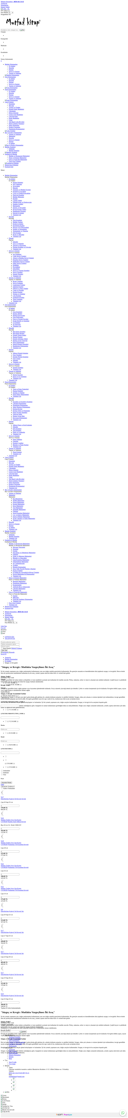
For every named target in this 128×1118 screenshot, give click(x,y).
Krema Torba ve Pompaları (21, 411)
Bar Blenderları (17, 499)
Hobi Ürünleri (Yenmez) (16, 123)
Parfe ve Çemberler (19, 432)
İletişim (11, 1057)
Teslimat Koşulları (14, 1037)
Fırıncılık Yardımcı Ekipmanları (23, 599)
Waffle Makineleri (18, 500)
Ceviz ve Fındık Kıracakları (21, 193)
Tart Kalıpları (17, 430)
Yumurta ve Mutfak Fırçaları (22, 190)
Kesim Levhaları (18, 224)
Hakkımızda (12, 1046)
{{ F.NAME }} (12, 767)
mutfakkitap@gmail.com (16, 1076)
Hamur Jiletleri (17, 314)
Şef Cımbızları (17, 184)
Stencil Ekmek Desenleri (20, 344)
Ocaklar (15, 565)
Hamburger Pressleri (19, 211)
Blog (10, 1058)
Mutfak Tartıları (18, 222)
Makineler (12, 136)
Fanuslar (15, 441)
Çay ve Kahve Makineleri (21, 515)
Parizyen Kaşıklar (18, 195)
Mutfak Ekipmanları (11, 64)
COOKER (4, 822)
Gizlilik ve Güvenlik (15, 1044)
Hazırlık (11, 68)
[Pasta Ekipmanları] (11, 100)
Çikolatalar (12, 111)
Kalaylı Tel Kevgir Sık (16, 911)
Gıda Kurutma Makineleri (21, 560)
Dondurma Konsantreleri (16, 129)
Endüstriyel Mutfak (11, 154)
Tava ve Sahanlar (18, 243)
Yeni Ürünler (13, 1051)
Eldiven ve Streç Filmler (20, 288)
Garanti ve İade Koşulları (17, 1042)
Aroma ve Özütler (14, 107)
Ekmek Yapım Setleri (19, 335)
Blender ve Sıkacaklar (20, 558)
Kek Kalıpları (17, 429)
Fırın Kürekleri (17, 312)
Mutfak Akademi (10, 147)
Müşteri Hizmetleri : (12, 1)
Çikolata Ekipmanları (19, 403)
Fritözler (15, 511)
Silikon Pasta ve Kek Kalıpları (22, 425)
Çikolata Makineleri (19, 588)
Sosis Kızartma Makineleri (21, 513)
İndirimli (6, 773)
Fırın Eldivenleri (18, 317)
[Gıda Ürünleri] (10, 131)
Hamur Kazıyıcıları (19, 315)
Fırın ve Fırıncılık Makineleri (18, 159)
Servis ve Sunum (14, 71)
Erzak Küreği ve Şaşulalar (21, 321)
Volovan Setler (17, 414)
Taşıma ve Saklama (15, 73)
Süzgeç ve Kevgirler (19, 208)
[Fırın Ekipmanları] (11, 88)
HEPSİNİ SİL (5, 698)
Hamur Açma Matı (19, 416)
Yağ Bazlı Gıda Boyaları (16, 122)
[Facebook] (14, 1080)
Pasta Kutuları (17, 452)
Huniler (15, 199)
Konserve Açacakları (19, 191)
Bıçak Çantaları (18, 281)
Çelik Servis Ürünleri (19, 256)
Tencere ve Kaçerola (19, 245)
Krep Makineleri (18, 506)
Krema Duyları (17, 409)
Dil (2, 10)
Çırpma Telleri (17, 200)
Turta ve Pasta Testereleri (21, 389)
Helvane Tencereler (19, 547)
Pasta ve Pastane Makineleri (17, 158)
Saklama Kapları (18, 287)
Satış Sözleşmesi (14, 1040)
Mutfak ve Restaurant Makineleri (19, 156)
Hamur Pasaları (17, 337)
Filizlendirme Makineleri (20, 561)
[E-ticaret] (64, 1115)
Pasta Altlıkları (17, 439)
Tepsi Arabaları (17, 299)
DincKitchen (5, 799)
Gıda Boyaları (13, 116)
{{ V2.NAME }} (12, 721)
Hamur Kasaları (18, 375)
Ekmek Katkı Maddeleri (16, 109)
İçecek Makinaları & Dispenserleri (23, 574)
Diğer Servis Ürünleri (19, 263)
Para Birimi (4, 12)
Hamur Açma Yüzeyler (20, 340)
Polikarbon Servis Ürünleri (21, 261)
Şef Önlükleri (17, 254)
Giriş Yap (4, 626)
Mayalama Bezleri (18, 333)
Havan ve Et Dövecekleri (21, 227)
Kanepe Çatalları (18, 443)
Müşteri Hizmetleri (15, 1055)
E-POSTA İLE (9, 637)
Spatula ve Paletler (18, 393)
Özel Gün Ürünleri (15, 161)
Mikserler (16, 597)
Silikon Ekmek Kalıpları (20, 353)
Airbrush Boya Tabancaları (21, 587)
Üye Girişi (12, 1064)
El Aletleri (12, 66)
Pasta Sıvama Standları (20, 412)
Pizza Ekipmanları (18, 342)
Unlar (10, 120)
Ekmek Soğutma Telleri (20, 339)
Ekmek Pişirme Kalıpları (20, 357)
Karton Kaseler (17, 292)
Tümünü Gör (17, 215)
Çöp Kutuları (17, 296)
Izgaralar (15, 549)
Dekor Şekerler (13, 113)
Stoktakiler (6, 771)
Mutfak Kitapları (14, 150)
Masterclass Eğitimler (11, 165)
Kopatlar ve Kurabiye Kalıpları (22, 402)
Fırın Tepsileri (17, 355)
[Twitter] (14, 1083)
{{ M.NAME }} (12, 745)
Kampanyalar (9, 167)
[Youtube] (14, 1087)
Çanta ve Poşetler (18, 290)
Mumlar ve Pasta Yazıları (20, 445)
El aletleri (12, 79)
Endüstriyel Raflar (18, 297)
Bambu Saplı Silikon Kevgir (17, 822)
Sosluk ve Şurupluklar (20, 229)
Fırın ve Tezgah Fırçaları (20, 319)
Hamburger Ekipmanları (20, 346)
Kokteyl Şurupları (14, 127)
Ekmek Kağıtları (18, 367)
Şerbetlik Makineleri (19, 509)
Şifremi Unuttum (16, 648)
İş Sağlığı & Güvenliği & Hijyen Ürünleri (26, 572)
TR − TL (6, 9)
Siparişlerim (4, 5)
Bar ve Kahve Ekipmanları (13, 132)
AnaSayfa (4, 3)
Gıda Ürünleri (9, 102)
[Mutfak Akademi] (11, 152)
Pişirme (11, 70)
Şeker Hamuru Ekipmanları (21, 407)
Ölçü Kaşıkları (17, 220)
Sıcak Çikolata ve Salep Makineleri (24, 518)
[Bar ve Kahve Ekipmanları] (14, 145)
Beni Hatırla (7, 648)
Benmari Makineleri (19, 581)
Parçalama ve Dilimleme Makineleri (24, 553)
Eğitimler (12, 149)
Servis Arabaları (18, 283)
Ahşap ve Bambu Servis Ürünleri (23, 258)
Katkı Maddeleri (14, 118)
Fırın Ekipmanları (10, 77)
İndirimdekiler (13, 1053)
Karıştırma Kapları (18, 225)
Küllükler (16, 265)
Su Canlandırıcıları (19, 563)
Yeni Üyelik (12, 1062)
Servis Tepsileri (17, 272)
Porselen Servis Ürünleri (20, 260)
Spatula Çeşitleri (18, 204)
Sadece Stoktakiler (9, 788)
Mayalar (11, 106)
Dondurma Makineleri (20, 583)
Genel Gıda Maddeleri (16, 114)
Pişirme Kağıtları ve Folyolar (22, 247)
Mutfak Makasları (18, 197)
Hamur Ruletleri (18, 182)
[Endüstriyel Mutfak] (12, 163)
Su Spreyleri (17, 324)
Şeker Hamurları (14, 125)
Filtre (2, 784)
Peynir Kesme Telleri (19, 209)
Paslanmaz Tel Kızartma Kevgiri (18, 844)
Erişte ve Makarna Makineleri (22, 556)
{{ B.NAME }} (12, 733)
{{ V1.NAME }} (12, 710)
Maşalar (15, 188)
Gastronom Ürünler (19, 285)
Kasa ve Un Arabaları (19, 376)
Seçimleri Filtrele (6, 782)
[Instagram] (14, 1090)
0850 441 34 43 (14, 1073)
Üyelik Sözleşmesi (14, 1039)
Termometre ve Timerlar (20, 231)
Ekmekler (12, 104)
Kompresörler (17, 585)
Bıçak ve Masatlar (18, 234)
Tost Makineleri (18, 508)
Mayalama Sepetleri (19, 332)
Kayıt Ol (3, 654)
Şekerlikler (16, 269)
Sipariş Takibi (5, 7)
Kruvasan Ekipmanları (20, 418)
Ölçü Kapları (17, 233)
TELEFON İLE (10, 638)
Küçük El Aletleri (18, 213)
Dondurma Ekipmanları (20, 405)
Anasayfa (8, 657)
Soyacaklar (16, 186)
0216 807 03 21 (24, 1073)
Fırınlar (15, 551)
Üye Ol (3, 628)
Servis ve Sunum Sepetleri (21, 270)
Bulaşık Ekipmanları (19, 567)
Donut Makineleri (18, 502)
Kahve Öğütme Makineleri (21, 517)
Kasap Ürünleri (17, 570)
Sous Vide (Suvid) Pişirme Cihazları (24, 569)
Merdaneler (16, 206)
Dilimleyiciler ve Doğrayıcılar (22, 202)
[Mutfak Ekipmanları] (12, 75)
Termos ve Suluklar (19, 294)
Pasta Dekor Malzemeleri (21, 394)
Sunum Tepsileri (18, 274)
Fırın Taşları (16, 358)
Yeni (4, 775)
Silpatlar (15, 242)
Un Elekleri (16, 323)
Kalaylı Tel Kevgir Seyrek (17, 799)
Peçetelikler (16, 267)
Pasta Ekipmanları (10, 89)
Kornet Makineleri (18, 504)
